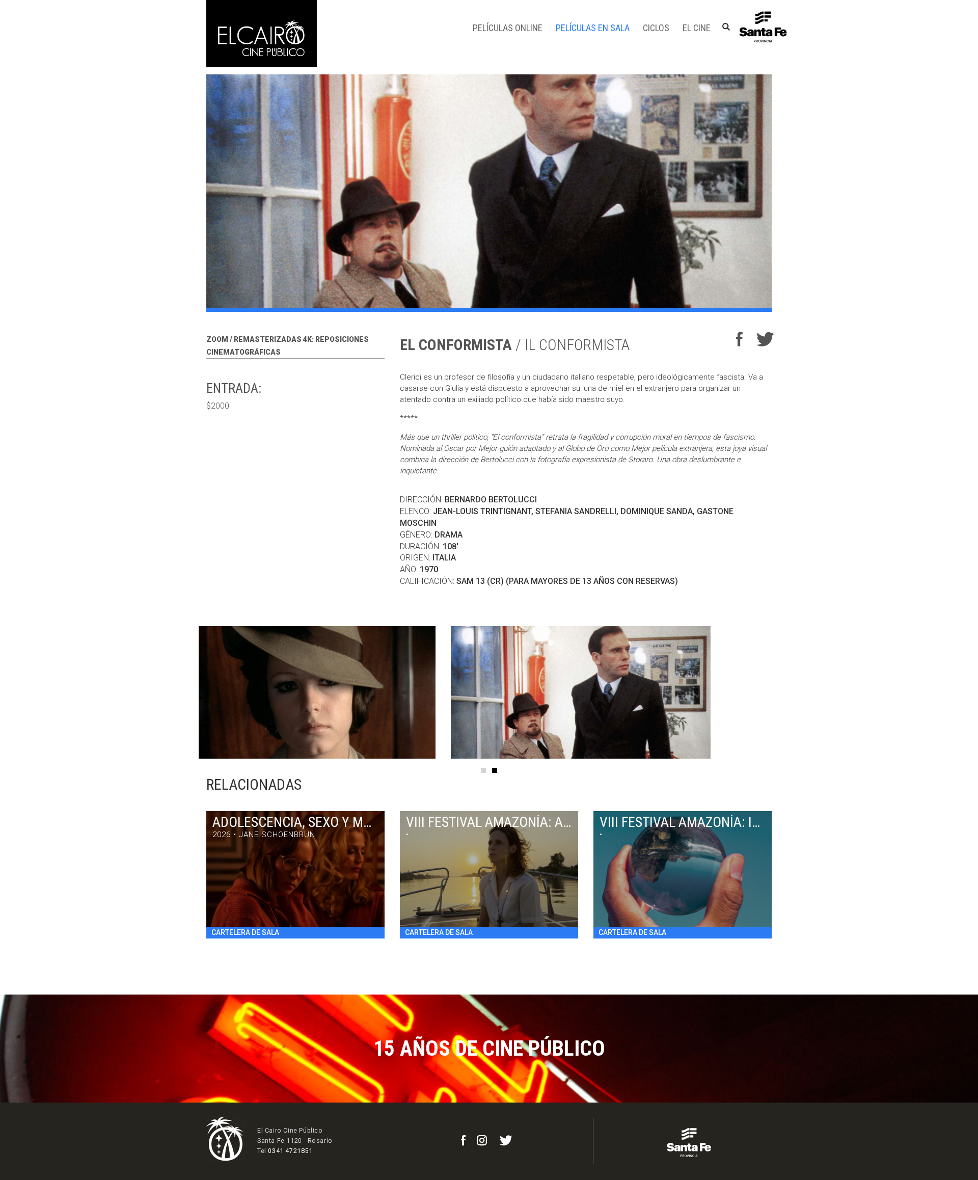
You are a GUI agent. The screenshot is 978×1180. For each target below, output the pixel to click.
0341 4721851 (290, 1151)
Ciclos (656, 27)
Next (794, 692)
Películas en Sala (593, 27)
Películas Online (507, 27)
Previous (183, 692)
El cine (697, 27)
